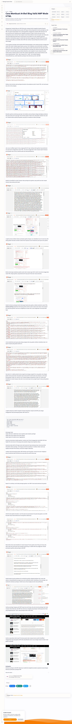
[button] (12, 686)
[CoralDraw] (55, 27)
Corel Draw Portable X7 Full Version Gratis (60, 30)
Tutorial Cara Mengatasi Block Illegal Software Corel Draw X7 (60, 35)
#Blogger (7, 682)
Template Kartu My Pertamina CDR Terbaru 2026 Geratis (60, 51)
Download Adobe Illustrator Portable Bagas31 (60, 40)
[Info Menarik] (62, 49)
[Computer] (55, 33)
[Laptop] (58, 38)
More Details (20, 719)
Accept (10, 719)
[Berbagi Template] (56, 43)
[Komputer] (55, 38)
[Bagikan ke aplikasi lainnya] (30, 686)
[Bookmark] (70, 2)
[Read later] (45, 24)
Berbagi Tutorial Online (7, 1)
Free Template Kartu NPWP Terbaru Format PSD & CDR (60, 46)
